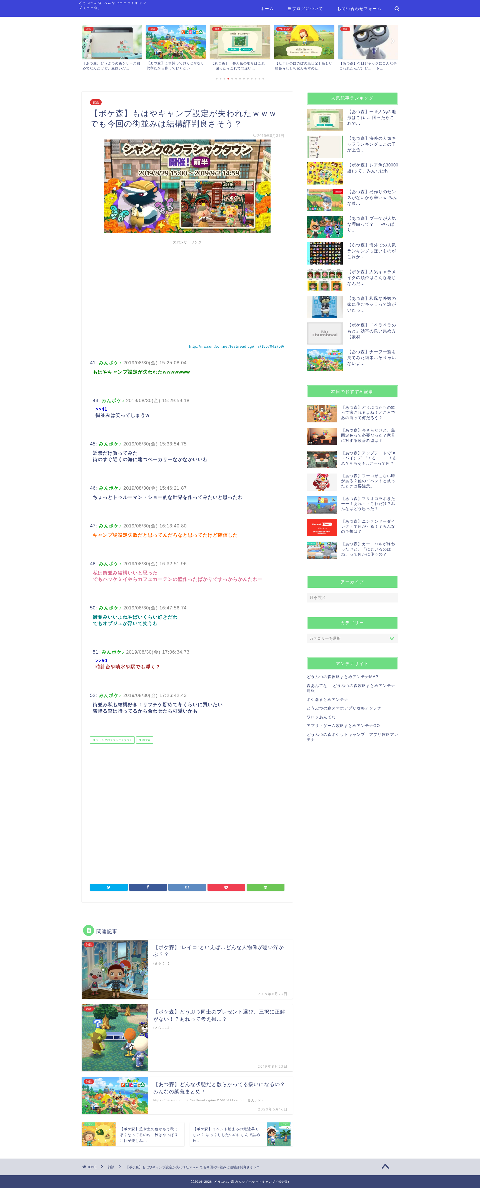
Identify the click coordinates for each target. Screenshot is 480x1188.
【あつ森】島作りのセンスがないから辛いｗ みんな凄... (372, 197)
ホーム (267, 8)
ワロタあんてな (321, 717)
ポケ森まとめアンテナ (327, 700)
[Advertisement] (187, 286)
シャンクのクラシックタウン (113, 739)
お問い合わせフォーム (359, 8)
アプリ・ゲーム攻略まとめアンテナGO (343, 726)
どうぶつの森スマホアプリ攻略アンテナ (344, 708)
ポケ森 (146, 739)
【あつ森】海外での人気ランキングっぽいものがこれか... (371, 251)
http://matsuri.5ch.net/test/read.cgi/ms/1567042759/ (236, 346)
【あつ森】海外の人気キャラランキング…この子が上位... (371, 144)
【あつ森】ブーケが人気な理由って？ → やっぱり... (371, 224)
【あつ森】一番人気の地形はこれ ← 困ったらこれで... (371, 117)
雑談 (96, 102)
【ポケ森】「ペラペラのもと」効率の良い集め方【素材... (371, 331)
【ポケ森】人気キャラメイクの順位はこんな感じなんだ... (371, 277)
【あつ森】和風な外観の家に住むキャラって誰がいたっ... (371, 304)
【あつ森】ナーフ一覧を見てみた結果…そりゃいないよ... (371, 357)
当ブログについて (305, 8)
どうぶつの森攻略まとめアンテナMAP (342, 677)
